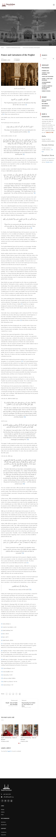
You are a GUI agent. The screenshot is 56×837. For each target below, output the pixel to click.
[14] (27, 562)
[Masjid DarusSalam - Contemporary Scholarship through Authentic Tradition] (8, 6)
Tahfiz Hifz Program (47, 76)
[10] (25, 417)
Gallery (2, 812)
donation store (49, 162)
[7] (21, 304)
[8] (21, 320)
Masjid (2, 809)
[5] (34, 193)
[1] (26, 105)
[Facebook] (7, 694)
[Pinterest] (16, 694)
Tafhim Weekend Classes (46, 83)
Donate (44, 108)
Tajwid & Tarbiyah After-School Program (47, 87)
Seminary (3, 822)
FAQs (2, 814)
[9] (22, 361)
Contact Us (3, 832)
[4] (23, 154)
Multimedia (45, 103)
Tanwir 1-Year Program (46, 73)
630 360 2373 (7, 794)
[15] (30, 589)
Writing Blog (45, 106)
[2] (3, 114)
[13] (23, 553)
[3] (29, 132)
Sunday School (46, 91)
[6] (31, 228)
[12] (24, 484)
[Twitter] (13, 694)
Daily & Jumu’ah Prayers (46, 100)
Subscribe (3, 834)
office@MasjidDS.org (8, 797)
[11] (28, 439)
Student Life (3, 824)
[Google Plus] (10, 694)
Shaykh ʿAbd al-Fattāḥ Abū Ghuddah (11, 703)
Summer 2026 (45, 70)
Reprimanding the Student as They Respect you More (28, 704)
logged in (9, 751)
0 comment (17, 60)
